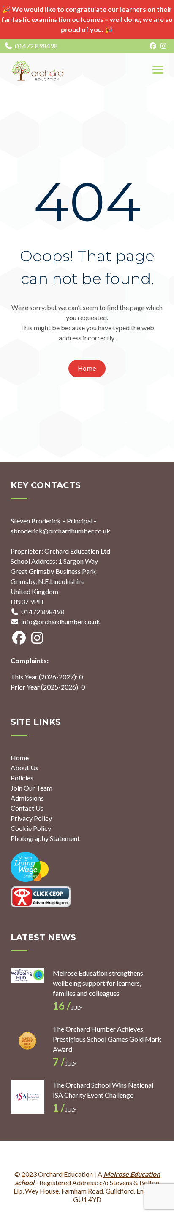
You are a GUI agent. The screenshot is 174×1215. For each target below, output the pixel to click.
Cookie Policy (31, 828)
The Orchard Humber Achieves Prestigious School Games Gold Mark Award (107, 1039)
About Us (24, 768)
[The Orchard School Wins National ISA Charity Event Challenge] (27, 1097)
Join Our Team (31, 788)
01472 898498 (36, 46)
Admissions (27, 798)
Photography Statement (45, 838)
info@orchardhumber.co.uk (60, 622)
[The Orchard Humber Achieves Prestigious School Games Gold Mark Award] (27, 1041)
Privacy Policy (31, 818)
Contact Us (27, 808)
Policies (22, 778)
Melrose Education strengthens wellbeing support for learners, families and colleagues (98, 983)
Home (87, 368)
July (67, 1008)
